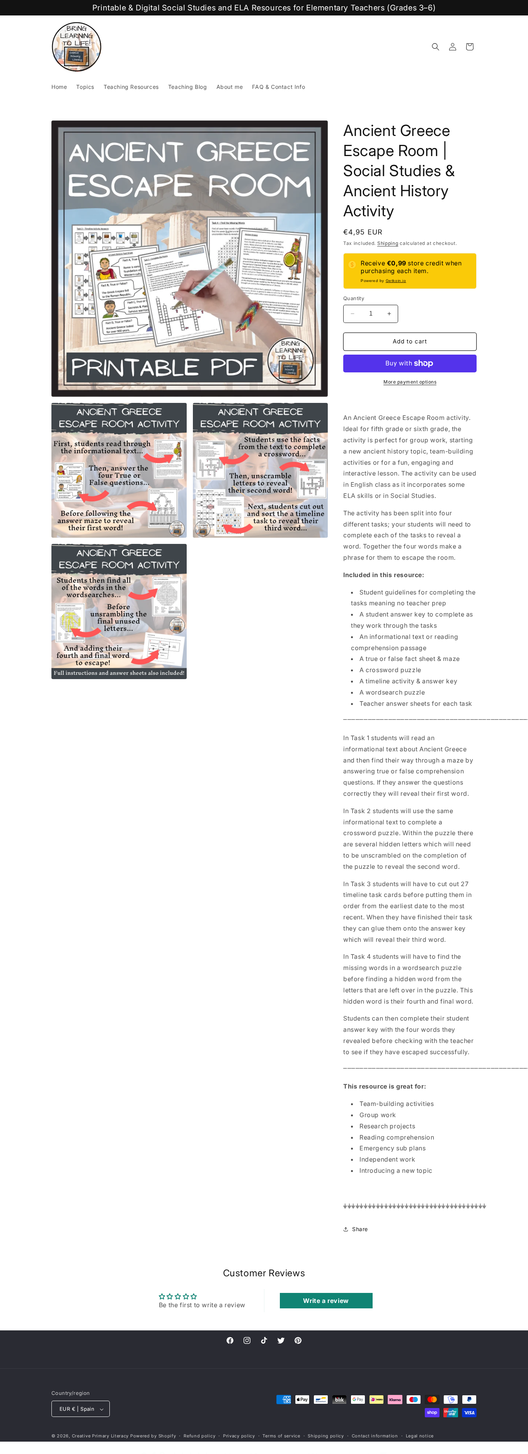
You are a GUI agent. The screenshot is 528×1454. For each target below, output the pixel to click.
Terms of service (281, 1436)
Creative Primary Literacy (100, 1436)
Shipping (388, 243)
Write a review (326, 1300)
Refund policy (199, 1436)
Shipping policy (326, 1436)
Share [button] (360, 1229)
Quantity (353, 298)
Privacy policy (239, 1436)
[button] (435, 46)
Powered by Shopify (153, 1436)
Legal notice (420, 1436)
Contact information (375, 1436)
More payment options (409, 382)
